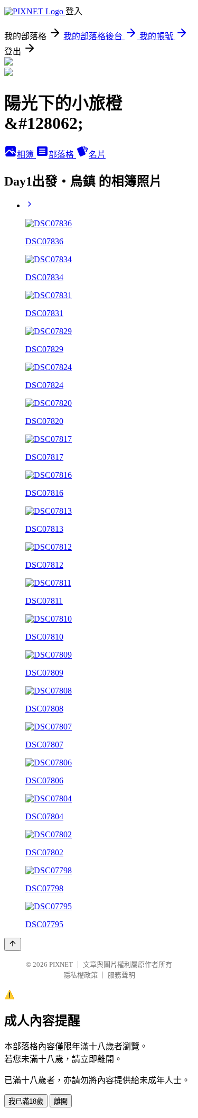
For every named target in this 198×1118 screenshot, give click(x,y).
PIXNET (61, 964)
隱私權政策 (80, 975)
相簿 (26, 154)
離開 (61, 1101)
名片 (97, 154)
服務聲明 (121, 975)
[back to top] (12, 944)
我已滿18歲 (25, 1101)
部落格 (62, 154)
